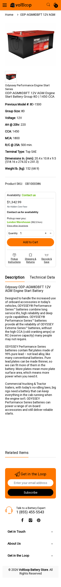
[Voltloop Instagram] (30, 521)
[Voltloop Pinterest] (39, 521)
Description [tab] (15, 277)
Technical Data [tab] (42, 277)
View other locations (17, 226)
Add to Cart (30, 242)
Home (9, 14)
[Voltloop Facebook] (22, 521)
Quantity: (13, 233)
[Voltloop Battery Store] (20, 5)
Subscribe (30, 492)
